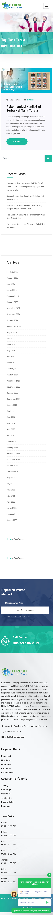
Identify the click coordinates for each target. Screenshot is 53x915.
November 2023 (13, 387)
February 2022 (13, 514)
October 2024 (12, 320)
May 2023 (11, 423)
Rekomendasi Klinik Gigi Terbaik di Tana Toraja (23, 109)
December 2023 (13, 381)
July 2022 (11, 484)
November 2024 (13, 314)
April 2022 (11, 502)
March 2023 (11, 435)
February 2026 (13, 272)
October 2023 (12, 393)
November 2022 (13, 459)
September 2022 (13, 472)
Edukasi (30, 100)
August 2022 (12, 478)
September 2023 (13, 399)
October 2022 (12, 465)
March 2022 (11, 508)
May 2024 (11, 350)
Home (4, 45)
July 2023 (11, 411)
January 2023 (12, 447)
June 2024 (11, 344)
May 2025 (11, 284)
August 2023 (12, 405)
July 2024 (11, 338)
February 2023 (13, 441)
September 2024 (13, 326)
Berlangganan (27, 610)
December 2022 (13, 453)
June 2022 (11, 490)
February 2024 (13, 369)
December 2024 (13, 308)
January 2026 (12, 278)
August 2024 (12, 332)
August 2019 (12, 520)
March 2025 (11, 290)
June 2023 (11, 417)
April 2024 (11, 356)
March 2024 (11, 363)
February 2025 (13, 296)
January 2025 (12, 302)
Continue (16, 141)
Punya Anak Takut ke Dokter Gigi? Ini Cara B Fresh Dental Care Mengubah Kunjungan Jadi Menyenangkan (25, 186)
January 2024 (12, 375)
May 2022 (11, 496)
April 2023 (11, 429)
